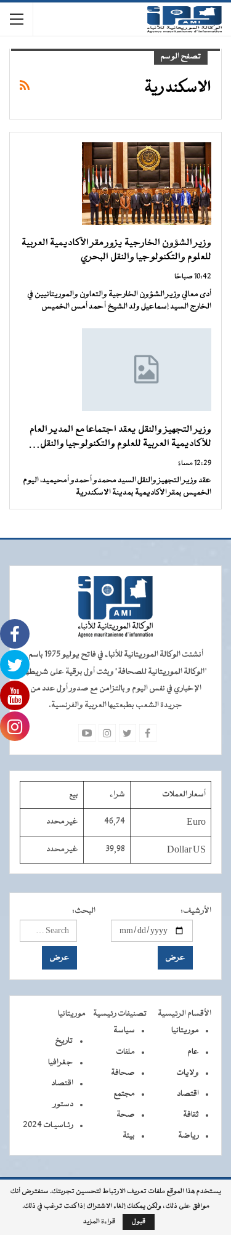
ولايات (187, 1073)
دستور (63, 1104)
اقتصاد (188, 1094)
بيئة (129, 1136)
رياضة (188, 1136)
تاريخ (64, 1041)
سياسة (124, 1030)
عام (193, 1052)
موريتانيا (185, 1030)
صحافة (123, 1073)
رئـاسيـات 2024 (48, 1125)
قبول (138, 1221)
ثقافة (191, 1115)
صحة (125, 1115)
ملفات (125, 1052)
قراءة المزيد (99, 1222)
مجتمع (124, 1094)
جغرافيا (60, 1062)
